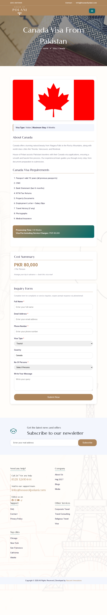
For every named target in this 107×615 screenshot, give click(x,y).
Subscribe (87, 442)
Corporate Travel (62, 509)
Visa (57, 523)
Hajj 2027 (59, 479)
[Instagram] (15, 500)
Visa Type (19, 338)
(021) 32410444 (21, 479)
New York (14, 543)
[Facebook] (13, 500)
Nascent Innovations (74, 581)
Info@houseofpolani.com (86, 3)
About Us (59, 474)
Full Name (19, 302)
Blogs (57, 484)
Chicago (13, 538)
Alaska (13, 557)
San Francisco (16, 548)
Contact (68, 3)
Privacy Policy (16, 519)
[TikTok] (21, 500)
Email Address (21, 314)
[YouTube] (18, 500)
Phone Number (21, 326)
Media (57, 489)
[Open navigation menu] (92, 10)
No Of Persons (21, 362)
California (14, 553)
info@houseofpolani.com (29, 490)
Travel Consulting (62, 514)
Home (45, 48)
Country (17, 350)
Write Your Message (23, 374)
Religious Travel (62, 519)
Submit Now (53, 397)
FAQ (12, 509)
